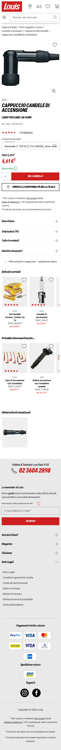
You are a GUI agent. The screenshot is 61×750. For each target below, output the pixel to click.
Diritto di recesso (11, 588)
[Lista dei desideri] (47, 6)
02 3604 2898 (34, 470)
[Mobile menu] (4, 17)
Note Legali (9, 572)
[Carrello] (56, 6)
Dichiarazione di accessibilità (18, 599)
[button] (55, 17)
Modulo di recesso (12, 594)
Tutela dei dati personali (15, 583)
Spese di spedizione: (11, 202)
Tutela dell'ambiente (13, 604)
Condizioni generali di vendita (18, 577)
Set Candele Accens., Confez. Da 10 (15, 317)
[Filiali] (30, 6)
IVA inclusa (31, 198)
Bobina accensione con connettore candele (42, 383)
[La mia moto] (39, 6)
